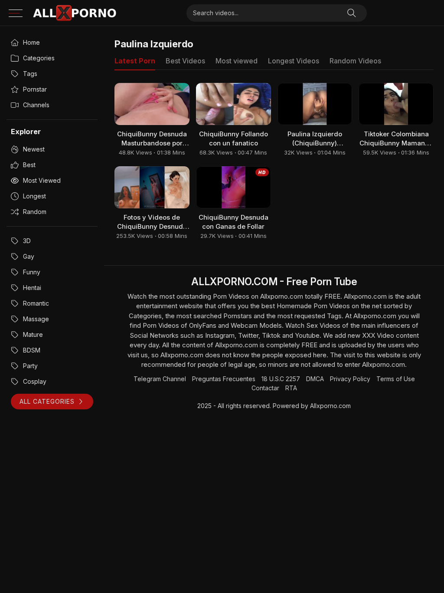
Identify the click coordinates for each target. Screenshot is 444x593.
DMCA (315, 378)
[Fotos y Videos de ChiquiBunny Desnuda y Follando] (151, 187)
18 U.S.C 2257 (280, 378)
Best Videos (185, 60)
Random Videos (355, 60)
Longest (34, 196)
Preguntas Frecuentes (223, 378)
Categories (39, 58)
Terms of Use (395, 378)
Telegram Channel (160, 378)
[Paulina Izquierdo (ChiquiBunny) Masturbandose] (315, 104)
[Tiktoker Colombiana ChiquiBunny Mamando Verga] (396, 104)
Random (34, 211)
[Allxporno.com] (74, 13)
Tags (30, 73)
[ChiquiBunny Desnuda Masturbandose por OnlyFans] (151, 104)
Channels (36, 105)
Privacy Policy (350, 378)
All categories (47, 401)
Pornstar (35, 89)
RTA (291, 388)
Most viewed (42, 180)
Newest (34, 149)
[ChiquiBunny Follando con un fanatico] (233, 104)
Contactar (265, 388)
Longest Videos (293, 60)
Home (31, 42)
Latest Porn (134, 60)
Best (29, 164)
